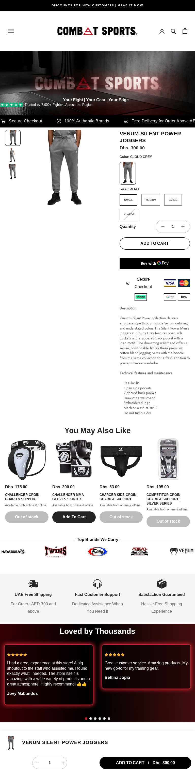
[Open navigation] (11, 31)
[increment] (183, 227)
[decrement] (163, 227)
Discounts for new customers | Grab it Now (97, 5)
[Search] (173, 31)
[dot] (86, 718)
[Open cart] (185, 31)
